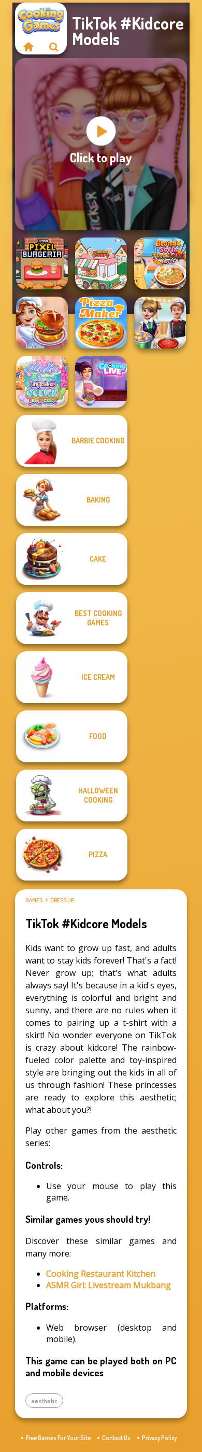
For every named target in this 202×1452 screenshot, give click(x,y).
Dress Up (62, 900)
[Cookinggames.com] (28, 46)
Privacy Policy (159, 1438)
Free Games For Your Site (58, 1438)
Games (33, 900)
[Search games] (54, 46)
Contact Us (116, 1438)
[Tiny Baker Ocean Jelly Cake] (42, 382)
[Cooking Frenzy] (160, 322)
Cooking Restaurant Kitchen (100, 1273)
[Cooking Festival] (42, 322)
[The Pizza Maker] (101, 322)
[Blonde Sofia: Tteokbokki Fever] (160, 263)
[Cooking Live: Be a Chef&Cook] (101, 382)
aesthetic (44, 1401)
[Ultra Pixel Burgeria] (42, 263)
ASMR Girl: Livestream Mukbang (108, 1285)
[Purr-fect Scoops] (101, 263)
